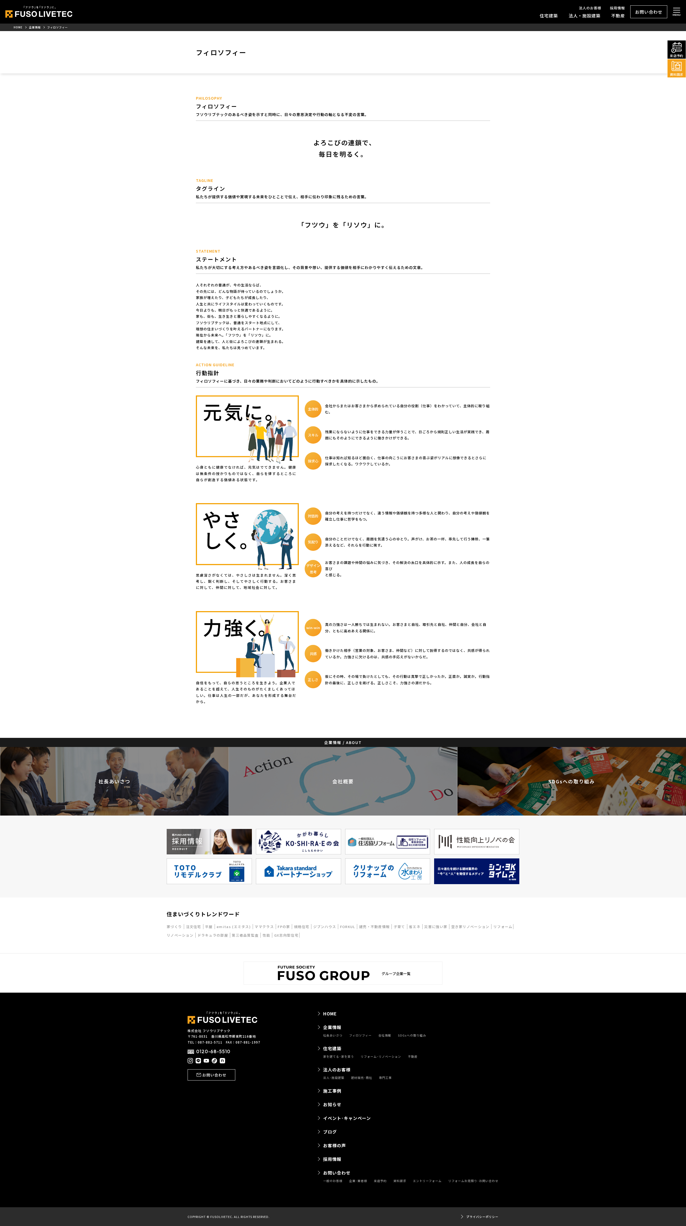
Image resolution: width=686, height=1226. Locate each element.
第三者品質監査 (246, 935)
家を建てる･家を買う (338, 1056)
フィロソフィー (360, 1035)
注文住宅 (194, 926)
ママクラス (265, 926)
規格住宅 (302, 926)
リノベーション (181, 935)
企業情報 (332, 1027)
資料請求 (399, 1180)
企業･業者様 (358, 1180)
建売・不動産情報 (375, 926)
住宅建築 (549, 15)
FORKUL (348, 926)
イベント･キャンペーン (347, 1118)
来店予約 (380, 1180)
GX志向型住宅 (286, 935)
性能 (267, 935)
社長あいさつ (332, 1035)
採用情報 (617, 8)
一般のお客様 (332, 1180)
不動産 (618, 15)
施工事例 (332, 1091)
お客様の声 (334, 1145)
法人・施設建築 (585, 15)
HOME (330, 1013)
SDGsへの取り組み (412, 1035)
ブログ (330, 1132)
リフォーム (503, 926)
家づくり (175, 926)
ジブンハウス (325, 926)
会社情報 (384, 1035)
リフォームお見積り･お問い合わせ (473, 1180)
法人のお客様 (590, 8)
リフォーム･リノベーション (381, 1056)
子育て (400, 926)
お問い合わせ (648, 12)
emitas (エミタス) (234, 926)
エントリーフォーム (427, 1180)
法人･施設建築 (333, 1077)
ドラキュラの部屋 (213, 935)
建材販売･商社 (361, 1077)
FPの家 (284, 926)
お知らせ (332, 1104)
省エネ (415, 926)
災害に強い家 (436, 926)
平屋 (209, 926)
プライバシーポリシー (482, 1216)
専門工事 (385, 1077)
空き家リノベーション (471, 926)
